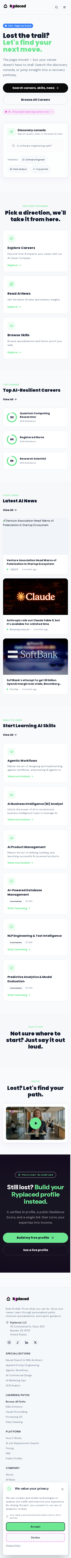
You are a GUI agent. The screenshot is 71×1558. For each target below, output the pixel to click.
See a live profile (35, 1250)
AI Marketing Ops (16, 1380)
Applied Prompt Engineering (22, 1365)
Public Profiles (14, 1458)
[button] (35, 1123)
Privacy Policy (13, 1545)
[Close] (62, 1489)
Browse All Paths (16, 1401)
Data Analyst (20, 169)
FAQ (8, 1453)
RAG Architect (14, 1406)
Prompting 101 (14, 1416)
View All (8, 399)
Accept (35, 1526)
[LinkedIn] (26, 1342)
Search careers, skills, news (33, 88)
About (9, 1474)
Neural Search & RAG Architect (24, 1360)
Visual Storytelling (16, 1411)
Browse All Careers (35, 100)
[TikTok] (18, 1342)
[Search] (56, 7)
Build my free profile (33, 1238)
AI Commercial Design (19, 1375)
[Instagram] (9, 1342)
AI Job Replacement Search (22, 1443)
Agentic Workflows (17, 1370)
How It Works (14, 1438)
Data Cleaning (14, 1422)
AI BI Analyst (13, 1385)
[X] (35, 1342)
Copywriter (42, 169)
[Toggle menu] (64, 7)
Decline (35, 1537)
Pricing (10, 1448)
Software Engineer (35, 159)
